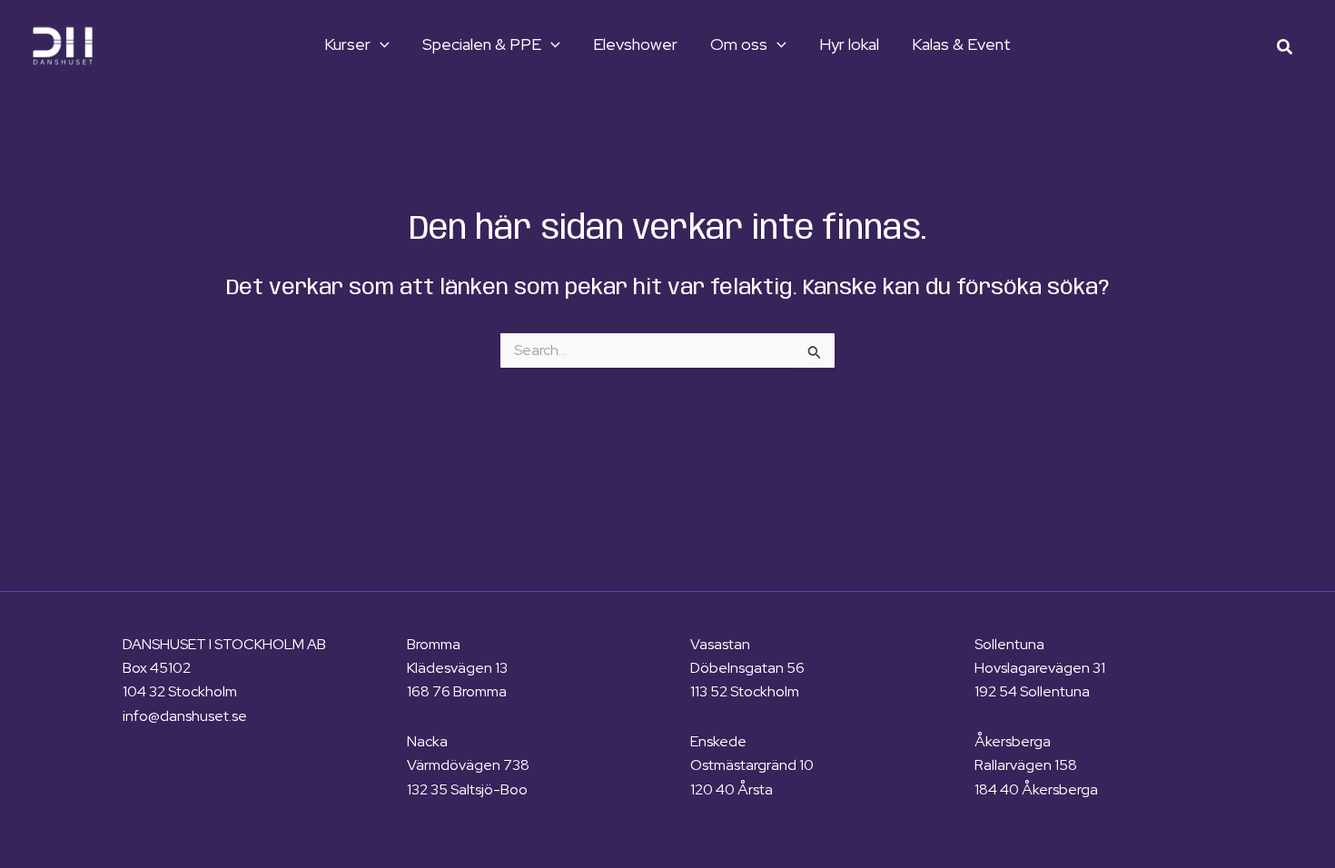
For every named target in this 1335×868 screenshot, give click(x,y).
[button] (380, 44)
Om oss (738, 44)
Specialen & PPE (481, 44)
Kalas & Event (961, 44)
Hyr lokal (849, 44)
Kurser (347, 44)
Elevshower (635, 44)
